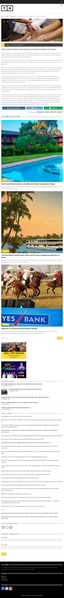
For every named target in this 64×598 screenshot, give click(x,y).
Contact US (4, 578)
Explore (7, 16)
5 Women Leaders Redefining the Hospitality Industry (15, 407)
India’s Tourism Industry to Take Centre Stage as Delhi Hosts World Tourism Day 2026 (22, 439)
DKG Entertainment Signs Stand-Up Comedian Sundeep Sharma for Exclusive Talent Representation (26, 497)
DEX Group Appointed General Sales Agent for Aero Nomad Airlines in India (19, 478)
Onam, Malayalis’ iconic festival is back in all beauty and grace (16, 416)
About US (3, 576)
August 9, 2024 (6, 399)
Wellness (60, 112)
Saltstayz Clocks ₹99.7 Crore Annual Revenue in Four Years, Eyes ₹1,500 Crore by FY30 (22, 506)
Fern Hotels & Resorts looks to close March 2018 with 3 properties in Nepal (28, 184)
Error (2, 510)
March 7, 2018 (10, 45)
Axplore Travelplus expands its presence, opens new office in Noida (19, 402)
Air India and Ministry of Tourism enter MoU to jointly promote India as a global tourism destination (25, 474)
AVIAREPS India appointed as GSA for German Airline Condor (16, 494)
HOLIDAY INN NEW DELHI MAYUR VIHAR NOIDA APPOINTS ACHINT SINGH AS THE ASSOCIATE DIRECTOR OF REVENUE (29, 513)
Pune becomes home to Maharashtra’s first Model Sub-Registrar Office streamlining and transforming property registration (31, 436)
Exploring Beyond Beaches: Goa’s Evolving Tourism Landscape (25, 389)
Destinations (13, 16)
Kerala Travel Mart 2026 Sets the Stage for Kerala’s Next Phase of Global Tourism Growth (23, 485)
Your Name (4, 537)
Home (2, 16)
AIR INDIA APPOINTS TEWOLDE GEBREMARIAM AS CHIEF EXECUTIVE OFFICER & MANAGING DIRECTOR (26, 443)
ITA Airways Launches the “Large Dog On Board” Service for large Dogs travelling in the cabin (24, 457)
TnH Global (17, 45)
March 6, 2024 (6, 409)
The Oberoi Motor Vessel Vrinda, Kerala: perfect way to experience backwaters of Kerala (30, 256)
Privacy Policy (4, 580)
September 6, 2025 (7, 385)
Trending (53, 112)
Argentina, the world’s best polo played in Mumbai (19, 328)
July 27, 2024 (6, 404)
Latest (47, 112)
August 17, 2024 (14, 391)
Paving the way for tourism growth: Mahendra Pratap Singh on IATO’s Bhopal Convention (25, 397)
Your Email (4, 545)
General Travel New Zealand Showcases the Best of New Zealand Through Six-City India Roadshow (26, 471)
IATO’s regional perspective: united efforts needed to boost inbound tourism (21, 384)
